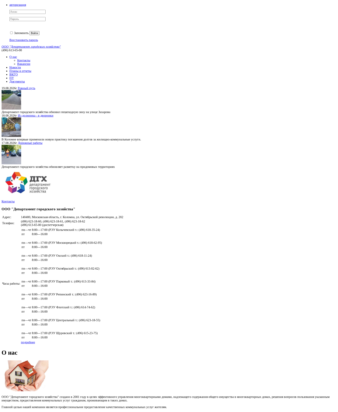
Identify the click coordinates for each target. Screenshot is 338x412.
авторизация (17, 4)
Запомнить (21, 33)
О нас (13, 56)
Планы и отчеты (20, 71)
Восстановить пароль (23, 40)
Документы (17, 81)
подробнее (28, 342)
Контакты (23, 60)
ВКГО (13, 74)
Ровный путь (26, 88)
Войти (34, 33)
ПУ (11, 78)
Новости (15, 67)
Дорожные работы (30, 143)
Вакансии (23, 64)
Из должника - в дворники (35, 115)
